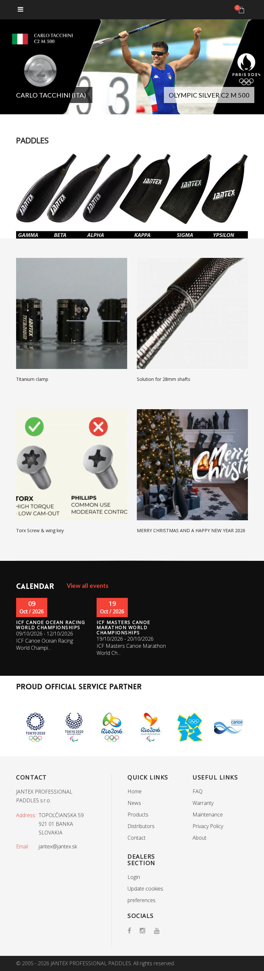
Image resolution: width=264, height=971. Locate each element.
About (199, 837)
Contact (136, 837)
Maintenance (208, 814)
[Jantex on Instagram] (147, 931)
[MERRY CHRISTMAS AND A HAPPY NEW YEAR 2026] (192, 464)
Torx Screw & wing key (40, 530)
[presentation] (14, 68)
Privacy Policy (208, 826)
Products (137, 814)
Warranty (203, 802)
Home (134, 791)
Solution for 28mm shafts (163, 379)
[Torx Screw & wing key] (71, 464)
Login (133, 877)
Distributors (141, 826)
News (134, 802)
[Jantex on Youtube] (161, 931)
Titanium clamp (32, 379)
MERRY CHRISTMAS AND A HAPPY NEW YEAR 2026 (191, 530)
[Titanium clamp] (71, 312)
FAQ (198, 791)
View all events (87, 585)
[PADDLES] (132, 195)
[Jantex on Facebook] (133, 931)
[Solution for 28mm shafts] (192, 312)
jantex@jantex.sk (58, 846)
